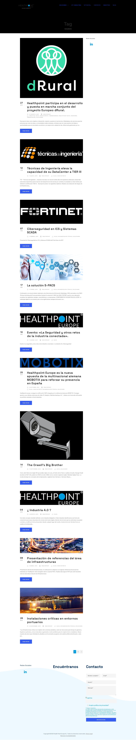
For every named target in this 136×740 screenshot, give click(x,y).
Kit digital (87, 5)
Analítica (32, 115)
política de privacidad (101, 705)
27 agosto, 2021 (34, 114)
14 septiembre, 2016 (35, 469)
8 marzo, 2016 (33, 565)
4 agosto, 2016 (33, 514)
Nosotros (106, 5)
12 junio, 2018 (33, 175)
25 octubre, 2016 (34, 387)
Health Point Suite (64, 115)
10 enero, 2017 (33, 340)
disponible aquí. (93, 715)
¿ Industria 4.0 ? (39, 510)
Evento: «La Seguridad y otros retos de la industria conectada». (53, 334)
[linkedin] (91, 44)
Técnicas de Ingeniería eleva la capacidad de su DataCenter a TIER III (54, 170)
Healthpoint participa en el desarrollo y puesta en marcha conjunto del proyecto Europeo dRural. (55, 106)
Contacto (97, 5)
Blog (114, 5)
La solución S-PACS (41, 285)
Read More (26, 130)
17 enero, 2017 (33, 289)
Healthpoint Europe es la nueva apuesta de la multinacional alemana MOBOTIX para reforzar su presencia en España (54, 378)
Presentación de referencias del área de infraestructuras (54, 560)
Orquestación (31, 117)
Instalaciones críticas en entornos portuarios (52, 620)
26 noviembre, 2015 (35, 626)
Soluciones (63, 5)
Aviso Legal (89, 733)
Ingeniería (74, 115)
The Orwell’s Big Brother (45, 465)
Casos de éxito (44, 115)
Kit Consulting (76, 5)
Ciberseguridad (53, 115)
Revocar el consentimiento (68, 736)
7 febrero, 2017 (33, 236)
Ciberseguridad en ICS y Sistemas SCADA (51, 230)
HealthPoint (47, 114)
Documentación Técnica (65, 236)
